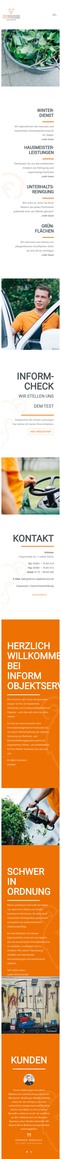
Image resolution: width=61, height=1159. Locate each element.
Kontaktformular (39, 595)
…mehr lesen (47, 139)
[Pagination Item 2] (31, 1139)
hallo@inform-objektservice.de (37, 579)
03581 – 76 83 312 (43, 567)
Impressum (22, 585)
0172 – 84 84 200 (44, 572)
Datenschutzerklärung (42, 585)
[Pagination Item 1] (27, 1139)
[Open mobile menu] (55, 15)
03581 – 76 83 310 (43, 563)
